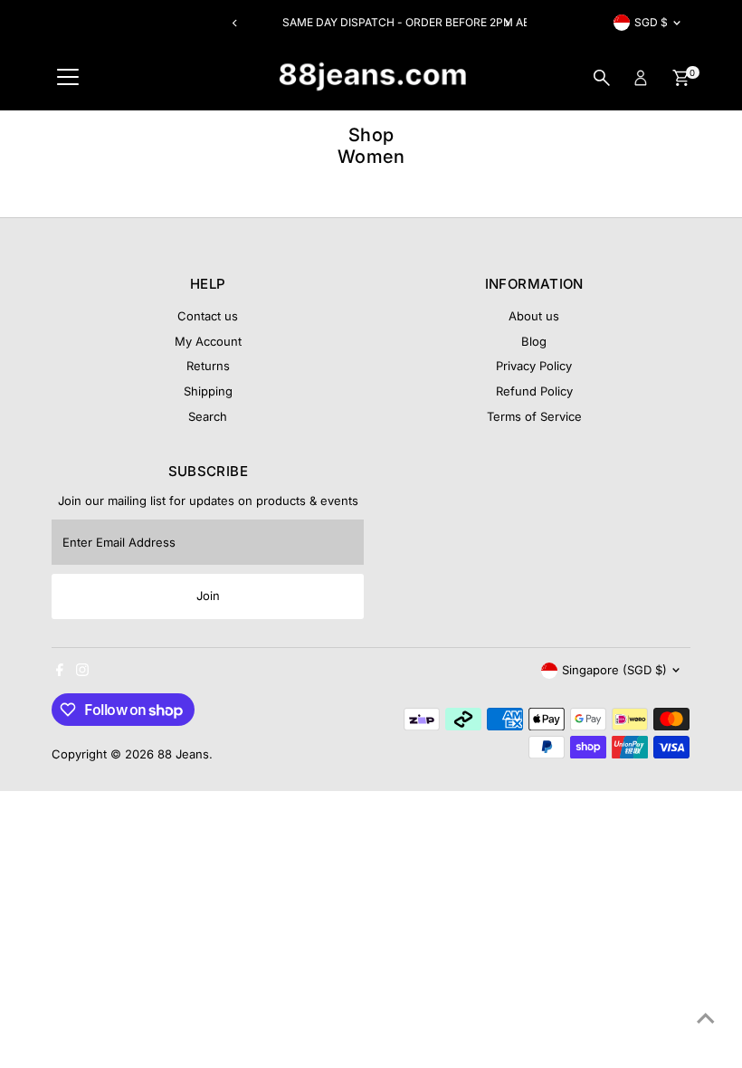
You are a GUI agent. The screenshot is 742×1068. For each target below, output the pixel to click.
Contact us (207, 316)
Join (208, 595)
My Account (208, 341)
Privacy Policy (534, 365)
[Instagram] (82, 671)
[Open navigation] (68, 77)
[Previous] (235, 23)
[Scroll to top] (706, 1018)
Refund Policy (534, 391)
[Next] (506, 23)
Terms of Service (534, 416)
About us (534, 316)
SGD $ (651, 22)
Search (207, 416)
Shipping (208, 391)
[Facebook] (60, 671)
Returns (208, 365)
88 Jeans (183, 754)
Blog (534, 341)
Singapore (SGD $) (614, 670)
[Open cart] (680, 78)
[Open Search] (602, 78)
